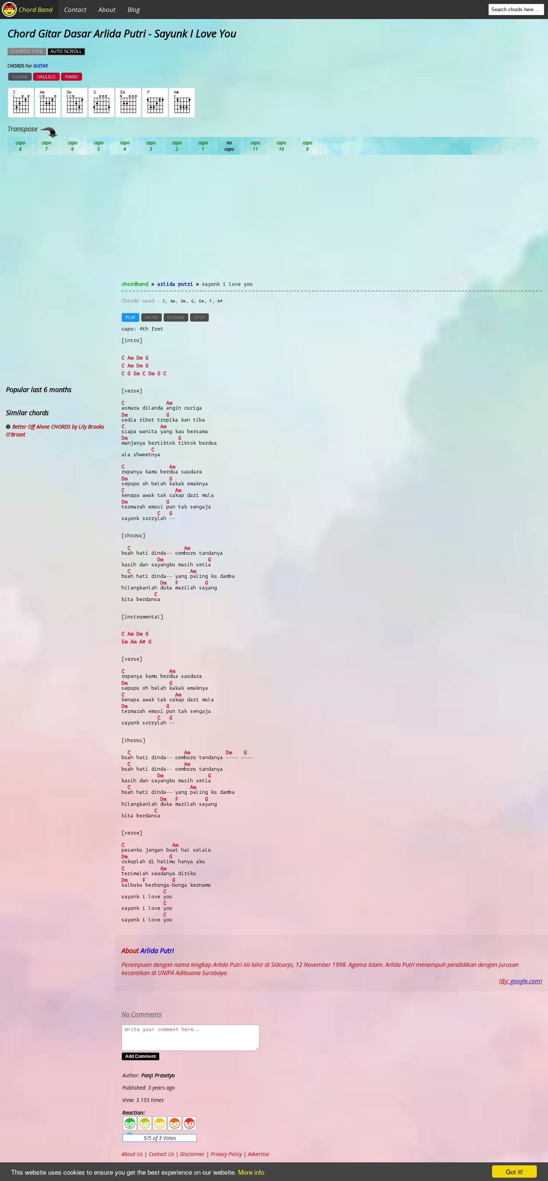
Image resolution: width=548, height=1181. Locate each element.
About (107, 9)
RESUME (176, 317)
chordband (135, 284)
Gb (281, 146)
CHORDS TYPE (26, 51)
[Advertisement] (332, 222)
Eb (203, 146)
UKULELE (46, 77)
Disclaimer (192, 1153)
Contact (75, 9)
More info (251, 1172)
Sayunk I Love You (227, 284)
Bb (73, 146)
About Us (132, 1153)
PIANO (71, 77)
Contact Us (161, 1153)
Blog (133, 9)
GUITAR (20, 77)
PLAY (130, 317)
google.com (525, 981)
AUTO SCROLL (66, 51)
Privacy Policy (226, 1153)
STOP (199, 317)
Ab (20, 146)
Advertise (258, 1153)
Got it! (514, 1171)
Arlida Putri (175, 284)
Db (151, 146)
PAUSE (151, 317)
